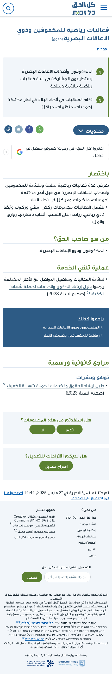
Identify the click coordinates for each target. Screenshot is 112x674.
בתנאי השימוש (35, 639)
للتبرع (92, 549)
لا (42, 429)
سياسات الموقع (86, 536)
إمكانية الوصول (86, 530)
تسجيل (32, 577)
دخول (92, 555)
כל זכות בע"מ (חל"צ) (37, 622)
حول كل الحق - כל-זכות (81, 517)
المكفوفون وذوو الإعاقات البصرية (71, 327)
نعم (70, 429)
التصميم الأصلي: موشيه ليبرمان (34, 525)
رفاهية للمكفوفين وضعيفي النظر (71, 335)
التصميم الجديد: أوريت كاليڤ (36, 532)
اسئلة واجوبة (88, 524)
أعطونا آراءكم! (87, 542)
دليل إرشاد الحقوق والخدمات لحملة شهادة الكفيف (55, 385)
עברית (102, 48)
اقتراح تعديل (56, 466)
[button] (103, 8)
